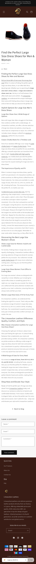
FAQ (5, 483)
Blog (5, 479)
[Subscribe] (27, 530)
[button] (4, 12)
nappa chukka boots (19, 146)
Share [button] (5, 69)
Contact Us (7, 475)
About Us (7, 470)
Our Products (8, 466)
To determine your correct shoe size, (13, 192)
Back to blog (19, 409)
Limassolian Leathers (16, 388)
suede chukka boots (7, 260)
